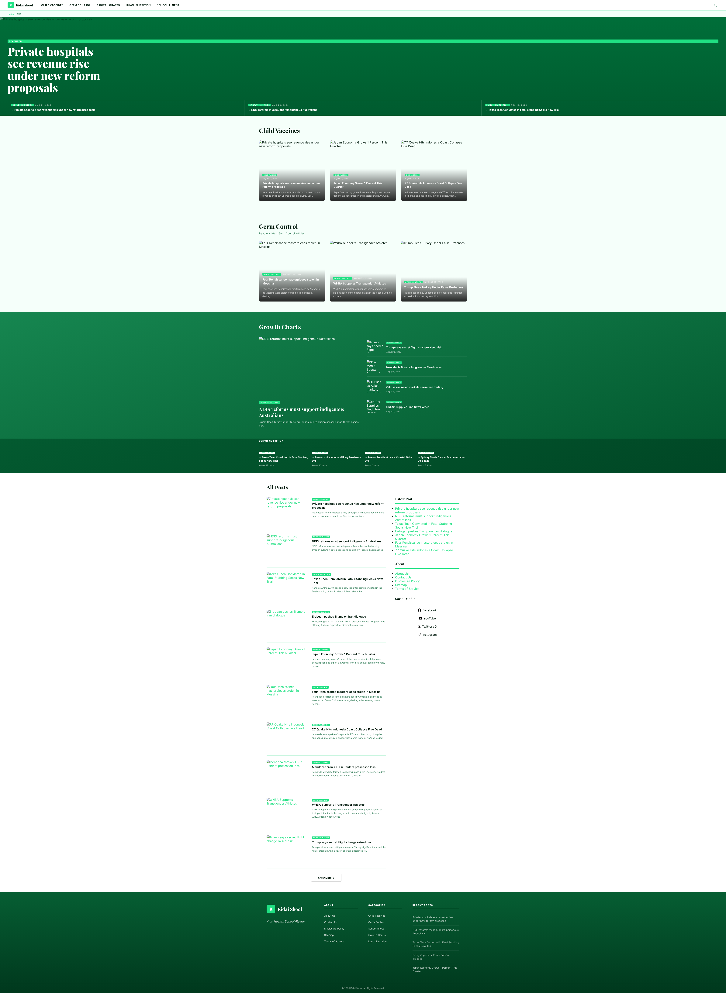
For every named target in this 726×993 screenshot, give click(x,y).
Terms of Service (407, 589)
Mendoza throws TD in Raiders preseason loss (343, 767)
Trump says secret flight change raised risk (414, 347)
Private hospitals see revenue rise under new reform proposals (54, 69)
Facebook (430, 610)
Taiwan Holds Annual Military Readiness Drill (336, 459)
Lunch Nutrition (138, 5)
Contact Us (403, 577)
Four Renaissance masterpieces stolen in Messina (290, 281)
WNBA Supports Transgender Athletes (359, 283)
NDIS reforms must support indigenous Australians (284, 109)
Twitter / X (429, 626)
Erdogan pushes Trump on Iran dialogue (339, 616)
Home (11, 13)
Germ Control (79, 5)
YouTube (430, 618)
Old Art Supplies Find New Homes (407, 407)
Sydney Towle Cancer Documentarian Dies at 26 (441, 459)
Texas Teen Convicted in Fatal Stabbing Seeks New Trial (523, 109)
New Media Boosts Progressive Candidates (414, 367)
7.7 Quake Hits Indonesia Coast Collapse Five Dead (433, 184)
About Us (402, 573)
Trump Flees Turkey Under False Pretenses (433, 287)
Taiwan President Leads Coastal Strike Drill (388, 459)
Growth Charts (108, 5)
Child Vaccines (52, 5)
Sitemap (401, 585)
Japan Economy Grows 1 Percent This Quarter (358, 184)
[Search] (715, 5)
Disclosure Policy (407, 581)
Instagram (430, 634)
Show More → (326, 877)
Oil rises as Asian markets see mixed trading (414, 387)
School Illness (168, 5)
